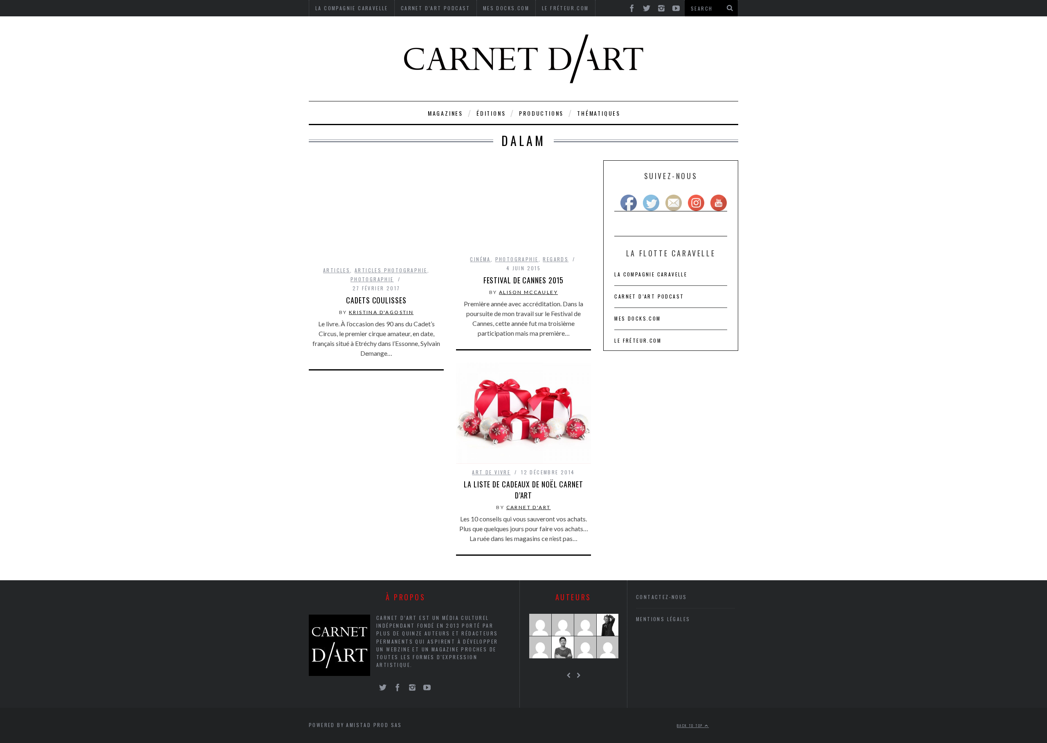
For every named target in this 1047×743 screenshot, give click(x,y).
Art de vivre (491, 472)
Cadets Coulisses (376, 300)
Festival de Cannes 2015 (523, 280)
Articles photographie (391, 270)
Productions (541, 113)
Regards (555, 259)
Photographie (372, 279)
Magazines (445, 113)
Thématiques (598, 113)
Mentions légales (663, 618)
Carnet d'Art (528, 507)
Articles (336, 270)
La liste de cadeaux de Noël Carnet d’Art (523, 490)
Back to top (691, 725)
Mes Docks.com (637, 318)
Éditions (491, 113)
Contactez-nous (661, 596)
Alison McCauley (528, 292)
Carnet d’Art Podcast (649, 296)
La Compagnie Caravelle (650, 274)
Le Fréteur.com (637, 340)
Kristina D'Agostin (381, 312)
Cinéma (480, 259)
